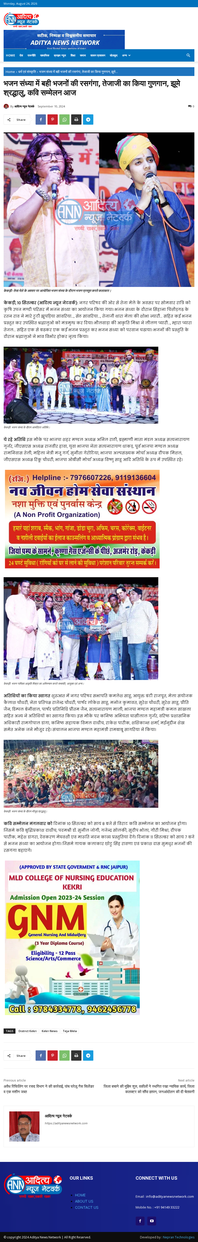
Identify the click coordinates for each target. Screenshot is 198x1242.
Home (10, 55)
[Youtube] (151, 1221)
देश (21, 55)
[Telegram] (88, 119)
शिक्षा (73, 55)
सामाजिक (44, 55)
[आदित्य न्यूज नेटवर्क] (7, 106)
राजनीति (32, 55)
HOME (80, 1195)
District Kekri (28, 1031)
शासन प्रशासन (97, 55)
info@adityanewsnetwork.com (170, 1196)
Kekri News (49, 1031)
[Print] (76, 119)
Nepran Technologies (178, 1237)
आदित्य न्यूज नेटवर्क (24, 106)
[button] (188, 55)
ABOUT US (84, 1201)
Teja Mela (70, 1031)
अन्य (124, 55)
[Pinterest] (52, 119)
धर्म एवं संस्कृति (27, 71)
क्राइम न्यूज (60, 55)
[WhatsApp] (64, 119)
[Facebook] (41, 119)
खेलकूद (114, 55)
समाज (83, 55)
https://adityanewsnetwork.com (66, 1123)
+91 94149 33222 (166, 1207)
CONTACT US (86, 1207)
